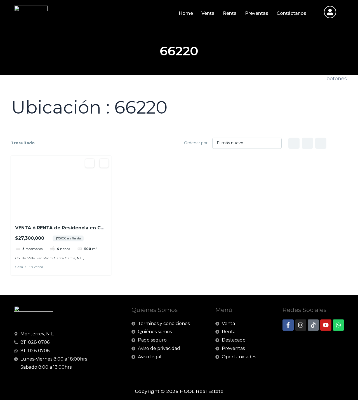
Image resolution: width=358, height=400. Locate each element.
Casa (19, 267)
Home (186, 13)
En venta (36, 267)
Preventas (256, 13)
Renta (230, 13)
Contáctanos (291, 13)
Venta (208, 13)
